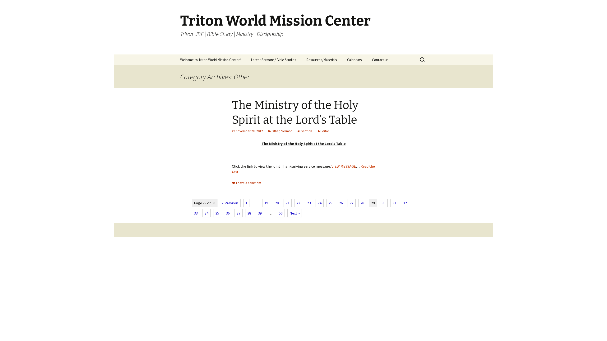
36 (228, 213)
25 (330, 203)
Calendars (354, 60)
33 (196, 213)
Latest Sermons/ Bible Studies (273, 60)
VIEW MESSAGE (343, 166)
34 (206, 213)
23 (309, 203)
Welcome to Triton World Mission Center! (210, 60)
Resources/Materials (321, 60)
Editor (325, 131)
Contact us (380, 60)
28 (362, 203)
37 (238, 213)
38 (249, 213)
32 (405, 203)
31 (394, 203)
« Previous (230, 203)
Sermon (286, 131)
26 (341, 203)
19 (266, 203)
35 (217, 213)
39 (260, 213)
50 (281, 213)
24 (320, 203)
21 (288, 203)
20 (277, 203)
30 (384, 203)
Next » (295, 213)
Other (275, 131)
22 (298, 203)
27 (352, 203)
